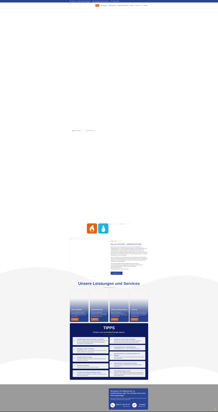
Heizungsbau (103, 5)
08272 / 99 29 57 (123, 405)
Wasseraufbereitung (123, 5)
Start (97, 5)
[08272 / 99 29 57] (112, 405)
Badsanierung (112, 5)
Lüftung (132, 5)
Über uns (137, 5)
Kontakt (145, 5)
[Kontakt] (134, 405)
